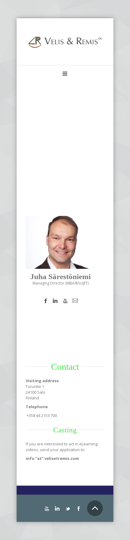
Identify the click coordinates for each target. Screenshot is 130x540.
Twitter (68, 508)
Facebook (45, 301)
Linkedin (57, 508)
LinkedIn (55, 301)
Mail (75, 301)
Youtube (65, 301)
